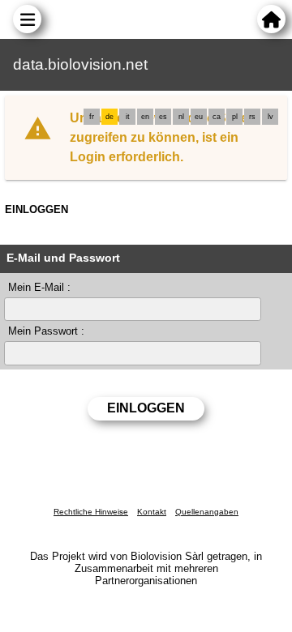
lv (270, 117)
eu (199, 117)
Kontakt (151, 511)
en (145, 117)
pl (235, 117)
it (128, 117)
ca (217, 117)
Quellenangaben (206, 511)
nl (181, 117)
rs (252, 117)
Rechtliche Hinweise (91, 511)
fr (91, 117)
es (163, 117)
